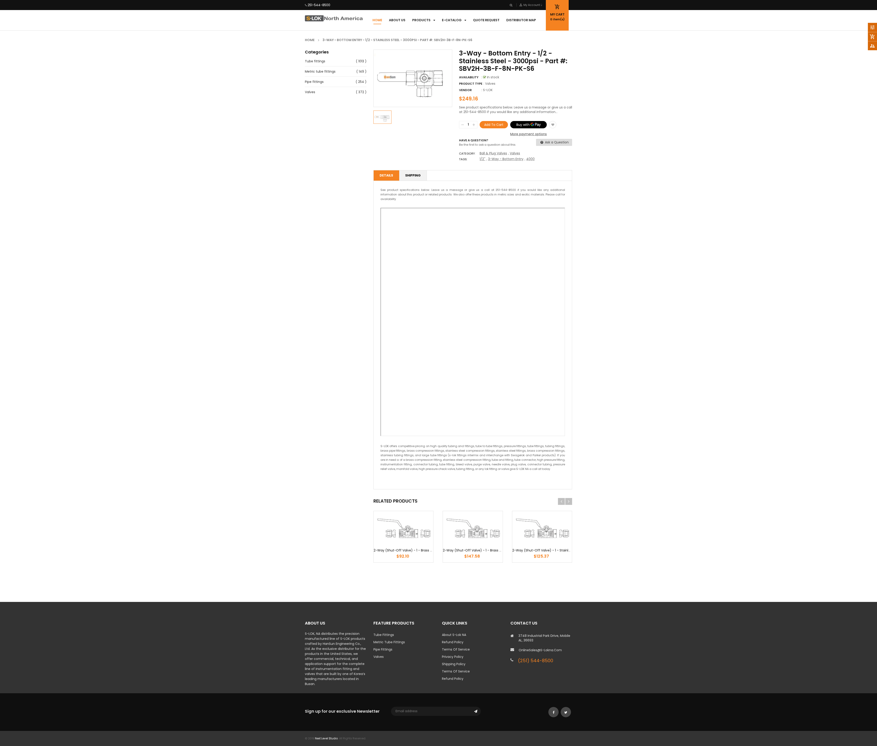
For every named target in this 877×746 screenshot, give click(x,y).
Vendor (465, 90)
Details (386, 175)
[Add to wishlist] (552, 124)
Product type (470, 84)
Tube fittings (315, 61)
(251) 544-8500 (535, 661)
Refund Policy (452, 642)
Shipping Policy (453, 664)
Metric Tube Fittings (389, 642)
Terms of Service (456, 649)
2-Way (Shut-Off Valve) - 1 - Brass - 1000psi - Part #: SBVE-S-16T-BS (497, 550)
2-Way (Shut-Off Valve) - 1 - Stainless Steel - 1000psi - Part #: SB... (565, 550)
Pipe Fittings (382, 649)
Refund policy (452, 678)
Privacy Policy (452, 656)
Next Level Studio (326, 738)
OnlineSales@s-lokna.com (540, 650)
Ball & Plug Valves (493, 153)
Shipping (413, 175)
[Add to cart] (403, 542)
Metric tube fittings (320, 71)
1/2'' (482, 159)
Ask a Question (556, 142)
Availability (468, 77)
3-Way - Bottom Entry (505, 159)
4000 (530, 159)
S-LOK (488, 90)
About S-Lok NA (454, 635)
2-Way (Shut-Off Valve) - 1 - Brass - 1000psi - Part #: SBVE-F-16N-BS (428, 550)
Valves (310, 92)
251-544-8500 (319, 5)
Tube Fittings (383, 635)
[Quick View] (417, 542)
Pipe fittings (314, 81)
